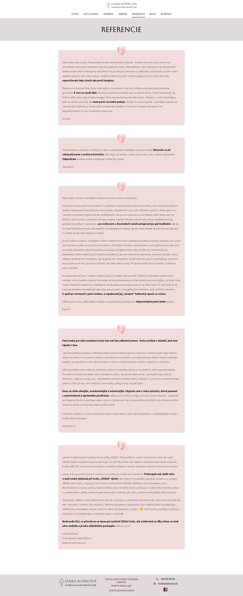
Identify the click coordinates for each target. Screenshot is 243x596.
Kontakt (166, 14)
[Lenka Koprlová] (121, 5)
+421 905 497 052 (168, 579)
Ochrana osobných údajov (116, 579)
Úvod (75, 14)
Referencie (138, 14)
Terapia (122, 14)
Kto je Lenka (91, 14)
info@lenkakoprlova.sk (168, 583)
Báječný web (126, 585)
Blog (153, 14)
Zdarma (108, 14)
